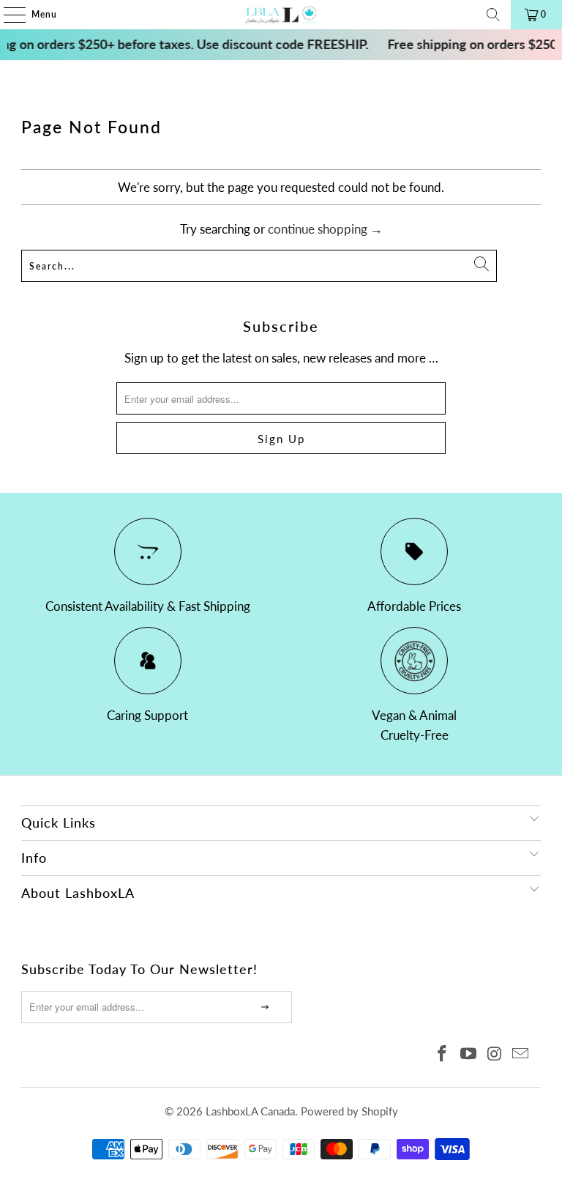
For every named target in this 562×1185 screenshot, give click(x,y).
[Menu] (7, 14)
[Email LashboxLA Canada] (521, 1054)
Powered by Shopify (349, 1111)
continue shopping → (325, 229)
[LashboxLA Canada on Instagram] (495, 1054)
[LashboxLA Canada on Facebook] (443, 1054)
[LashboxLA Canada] (281, 14)
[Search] (493, 14)
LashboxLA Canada (250, 1111)
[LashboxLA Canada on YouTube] (469, 1054)
